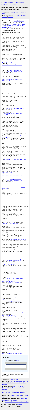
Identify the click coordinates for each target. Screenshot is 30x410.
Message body (14, 12)
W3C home (4, 2)
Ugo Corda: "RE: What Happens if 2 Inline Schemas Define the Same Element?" (14, 388)
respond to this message (15, 395)
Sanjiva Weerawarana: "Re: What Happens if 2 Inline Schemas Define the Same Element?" (15, 383)
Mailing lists (11, 2)
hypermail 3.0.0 (21, 404)
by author (15, 400)
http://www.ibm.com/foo (8, 281)
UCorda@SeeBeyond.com (18, 24)
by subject (9, 400)
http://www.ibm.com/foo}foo (10, 223)
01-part (18, 360)
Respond (21, 12)
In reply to (10, 17)
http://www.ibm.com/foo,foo (19, 239)
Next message (17, 15)
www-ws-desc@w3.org (10, 25)
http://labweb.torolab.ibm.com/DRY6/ (12, 64)
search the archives (23, 401)
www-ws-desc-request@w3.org (14, 71)
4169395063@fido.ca (7, 62)
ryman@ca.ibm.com (19, 20)
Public (17, 2)
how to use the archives (11, 401)
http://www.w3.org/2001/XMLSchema (15, 278)
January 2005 (13, 4)
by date (23, 398)
